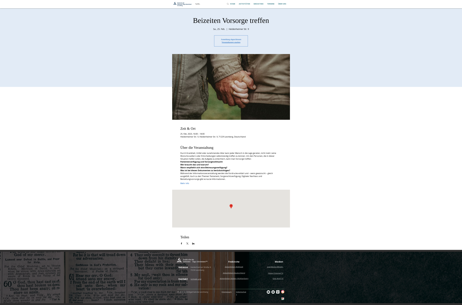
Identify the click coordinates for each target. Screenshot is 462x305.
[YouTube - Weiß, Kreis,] (268, 292)
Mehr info (184, 183)
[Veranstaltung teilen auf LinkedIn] (193, 243)
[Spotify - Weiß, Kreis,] (273, 292)
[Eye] (282, 291)
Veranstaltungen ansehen (231, 42)
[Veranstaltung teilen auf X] (187, 243)
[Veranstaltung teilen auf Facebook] (181, 243)
